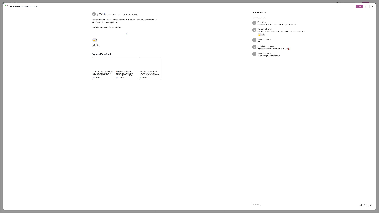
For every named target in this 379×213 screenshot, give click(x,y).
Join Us (359, 6)
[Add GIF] (367, 205)
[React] (94, 45)
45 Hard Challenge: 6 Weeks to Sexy (111, 15)
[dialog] (189, 106)
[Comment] (98, 45)
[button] (94, 40)
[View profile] (94, 78)
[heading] (101, 78)
